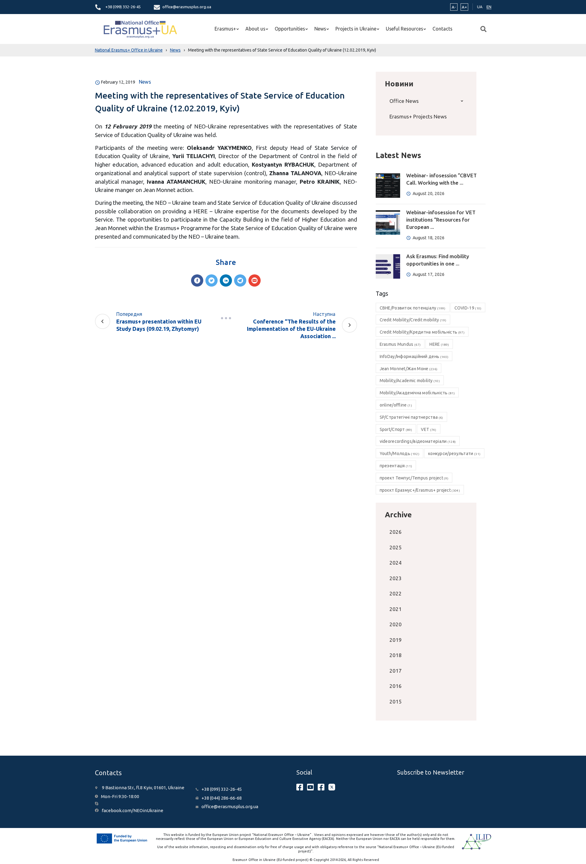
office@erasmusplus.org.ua (186, 7)
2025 (395, 547)
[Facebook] (197, 280)
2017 (395, 671)
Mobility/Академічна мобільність (417, 392)
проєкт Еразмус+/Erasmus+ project (420, 490)
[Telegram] (240, 280)
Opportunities (290, 28)
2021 (395, 609)
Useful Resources (404, 28)
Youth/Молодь (399, 453)
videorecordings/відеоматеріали (418, 441)
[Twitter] (211, 280)
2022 (395, 593)
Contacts (442, 28)
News (320, 28)
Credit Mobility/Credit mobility (413, 319)
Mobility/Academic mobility (410, 380)
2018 (395, 655)
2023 (395, 578)
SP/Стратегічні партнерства (411, 417)
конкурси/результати (454, 453)
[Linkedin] (226, 280)
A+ (464, 7)
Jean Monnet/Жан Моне (409, 368)
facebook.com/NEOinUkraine (132, 810)
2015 (395, 701)
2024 (395, 563)
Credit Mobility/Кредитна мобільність (422, 332)
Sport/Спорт (396, 429)
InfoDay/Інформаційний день (414, 356)
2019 (395, 640)
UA (480, 7)
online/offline (396, 405)
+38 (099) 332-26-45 (123, 7)
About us (255, 28)
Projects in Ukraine (355, 28)
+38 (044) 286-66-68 (221, 798)
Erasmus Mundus (400, 344)
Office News (404, 101)
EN (489, 7)
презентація (396, 465)
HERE (439, 344)
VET (428, 429)
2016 (395, 686)
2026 (395, 532)
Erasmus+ (225, 28)
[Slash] (225, 318)
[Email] (254, 280)
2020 (395, 624)
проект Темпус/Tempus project (414, 477)
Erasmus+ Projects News (418, 116)
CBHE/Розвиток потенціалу (413, 307)
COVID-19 (468, 307)
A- (454, 7)
